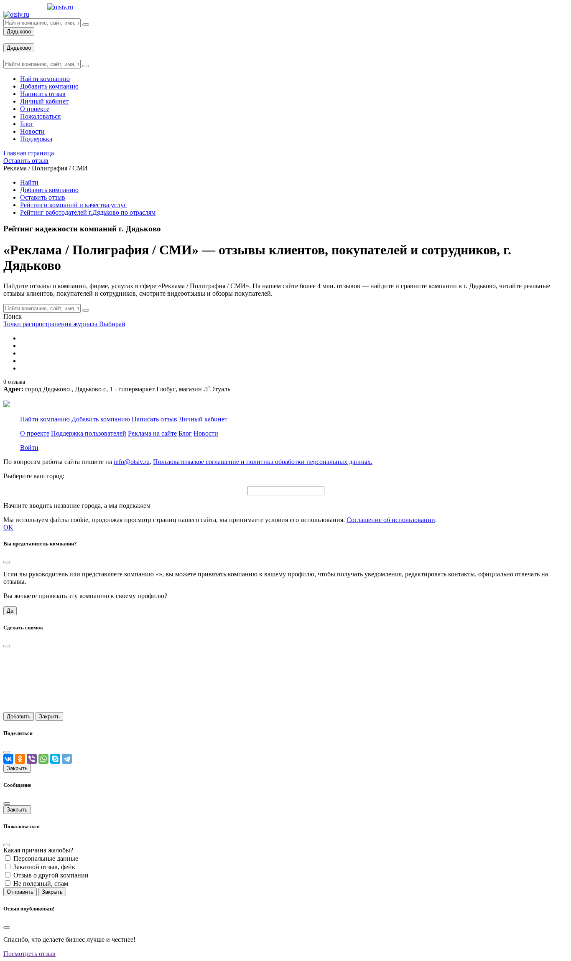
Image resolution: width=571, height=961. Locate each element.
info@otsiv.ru (132, 461)
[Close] (6, 562)
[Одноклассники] (20, 759)
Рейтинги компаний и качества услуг (73, 204)
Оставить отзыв (42, 197)
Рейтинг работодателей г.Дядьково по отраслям (87, 212)
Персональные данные (45, 858)
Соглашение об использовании (391, 519)
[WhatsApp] (43, 759)
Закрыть (49, 716)
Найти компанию (45, 419)
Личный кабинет (203, 419)
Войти (29, 447)
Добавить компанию (49, 189)
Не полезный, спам (40, 883)
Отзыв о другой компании (51, 875)
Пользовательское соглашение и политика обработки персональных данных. (262, 461)
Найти (29, 182)
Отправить (20, 892)
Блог (185, 433)
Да (10, 611)
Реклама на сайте (152, 433)
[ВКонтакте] (8, 759)
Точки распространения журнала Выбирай (64, 323)
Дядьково (19, 31)
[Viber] (32, 759)
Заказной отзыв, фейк (44, 866)
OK (8, 527)
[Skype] (55, 759)
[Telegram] (67, 759)
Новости (206, 433)
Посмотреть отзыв (29, 953)
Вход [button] (10, 39)
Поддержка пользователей (88, 433)
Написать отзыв (154, 419)
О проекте (34, 433)
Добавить (19, 716)
